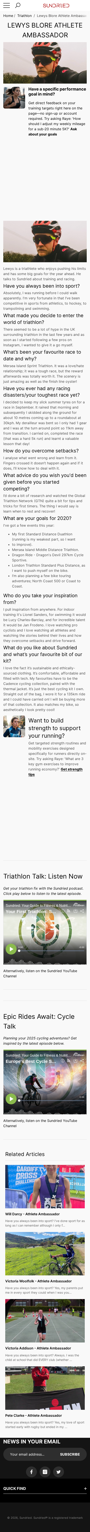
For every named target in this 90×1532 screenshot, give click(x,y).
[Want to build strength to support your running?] (14, 726)
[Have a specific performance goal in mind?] (14, 98)
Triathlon (24, 15)
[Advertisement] (45, 174)
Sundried (25, 1517)
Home (8, 15)
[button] (17, 5)
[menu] (6, 5)
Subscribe (70, 1454)
